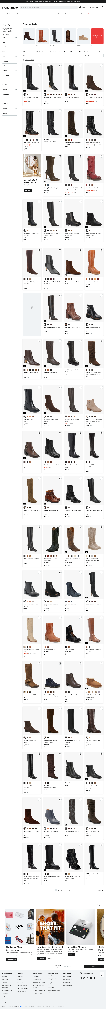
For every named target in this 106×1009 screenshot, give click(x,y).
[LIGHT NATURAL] (30, 783)
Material (4, 70)
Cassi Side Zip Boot (51, 465)
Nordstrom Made (11, 959)
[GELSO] (89, 828)
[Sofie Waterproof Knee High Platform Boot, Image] (32, 490)
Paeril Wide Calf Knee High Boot (72, 832)
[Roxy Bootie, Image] (52, 630)
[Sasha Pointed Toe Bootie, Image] (52, 262)
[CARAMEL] (48, 370)
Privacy (4, 1006)
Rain (75, 52)
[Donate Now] (50, 927)
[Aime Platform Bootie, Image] (73, 307)
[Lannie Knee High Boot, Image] (32, 766)
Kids (59, 13)
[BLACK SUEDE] (71, 462)
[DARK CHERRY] (69, 828)
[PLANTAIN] (95, 279)
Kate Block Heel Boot (93, 740)
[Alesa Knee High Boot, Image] (73, 77)
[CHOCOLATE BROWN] (56, 94)
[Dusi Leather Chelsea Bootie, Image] (73, 262)
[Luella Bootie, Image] (94, 766)
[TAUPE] (69, 140)
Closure (4, 113)
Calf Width (5, 104)
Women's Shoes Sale (96, 46)
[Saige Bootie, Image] (32, 353)
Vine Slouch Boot (92, 831)
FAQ (3, 996)
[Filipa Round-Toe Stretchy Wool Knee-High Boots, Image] (94, 539)
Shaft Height (5, 75)
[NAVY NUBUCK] (89, 416)
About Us (20, 973)
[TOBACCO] (89, 140)
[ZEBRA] (71, 737)
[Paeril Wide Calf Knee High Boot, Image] (73, 811)
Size (3, 37)
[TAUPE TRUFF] (30, 737)
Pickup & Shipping (7, 25)
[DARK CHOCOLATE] (27, 874)
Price (3, 56)
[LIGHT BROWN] (69, 874)
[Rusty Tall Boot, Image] (32, 675)
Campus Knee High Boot (31, 142)
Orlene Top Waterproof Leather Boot (51, 696)
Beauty (34, 13)
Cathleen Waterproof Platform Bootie (93, 234)
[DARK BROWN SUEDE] (86, 94)
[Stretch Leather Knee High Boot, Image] (94, 445)
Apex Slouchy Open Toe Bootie (73, 877)
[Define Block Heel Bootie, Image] (32, 811)
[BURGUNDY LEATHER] (33, 828)
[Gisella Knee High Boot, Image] (94, 490)
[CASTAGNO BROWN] (89, 507)
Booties (24, 46)
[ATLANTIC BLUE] (78, 556)
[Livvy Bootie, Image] (32, 445)
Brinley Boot (50, 372)
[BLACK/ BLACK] (86, 601)
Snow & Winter (64, 52)
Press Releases (67, 982)
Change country (6, 1002)
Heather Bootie (31, 604)
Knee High (52, 46)
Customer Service (7, 973)
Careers (19, 979)
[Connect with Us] (94, 978)
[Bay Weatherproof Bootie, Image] (73, 675)
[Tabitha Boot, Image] (32, 399)
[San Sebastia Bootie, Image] (52, 490)
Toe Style (4, 85)
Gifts (82, 13)
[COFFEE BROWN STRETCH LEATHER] (51, 416)
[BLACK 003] (24, 94)
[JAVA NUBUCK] (95, 416)
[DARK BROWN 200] (56, 230)
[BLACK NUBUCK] (92, 416)
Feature (4, 89)
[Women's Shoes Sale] (97, 36)
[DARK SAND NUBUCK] (53, 692)
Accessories (51, 13)
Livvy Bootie (28, 465)
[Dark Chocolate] (95, 556)
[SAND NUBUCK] (86, 416)
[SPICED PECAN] (24, 370)
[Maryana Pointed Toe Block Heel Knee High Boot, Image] (32, 857)
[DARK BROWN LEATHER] (89, 94)
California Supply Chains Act (43, 1006)
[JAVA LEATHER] (69, 230)
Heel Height (5, 61)
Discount (4, 108)
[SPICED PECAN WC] (59, 94)
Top (102, 976)
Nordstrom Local (37, 993)
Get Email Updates (22, 988)
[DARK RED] (71, 185)
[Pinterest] (84, 978)
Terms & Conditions (29, 1006)
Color (4, 42)
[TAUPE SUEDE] (69, 279)
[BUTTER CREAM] (27, 230)
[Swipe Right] (99, 905)
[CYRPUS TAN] (27, 370)
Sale (89, 13)
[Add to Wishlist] (39, 65)
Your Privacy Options (14, 1006)
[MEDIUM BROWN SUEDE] (48, 462)
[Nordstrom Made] (19, 927)
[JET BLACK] (27, 140)
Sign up (93, 966)
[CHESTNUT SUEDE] (89, 692)
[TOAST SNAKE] (30, 556)
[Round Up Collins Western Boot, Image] (52, 539)
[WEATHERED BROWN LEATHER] (71, 230)
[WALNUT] (95, 601)
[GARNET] (33, 140)
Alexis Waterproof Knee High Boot (51, 741)
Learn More (49, 958)
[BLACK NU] (92, 324)
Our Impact (20, 982)
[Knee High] (56, 36)
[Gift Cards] (80, 927)
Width (4, 80)
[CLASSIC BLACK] (66, 647)
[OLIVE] (45, 185)
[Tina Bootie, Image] (32, 720)
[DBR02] (27, 783)
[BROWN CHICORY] (24, 737)
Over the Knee (54, 52)
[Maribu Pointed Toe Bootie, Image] (94, 77)
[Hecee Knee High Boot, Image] (32, 630)
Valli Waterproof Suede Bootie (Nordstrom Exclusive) (94, 420)
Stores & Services (37, 973)
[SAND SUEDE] (51, 601)
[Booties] (29, 36)
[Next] (103, 52)
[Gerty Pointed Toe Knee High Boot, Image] (52, 213)
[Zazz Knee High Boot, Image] (73, 399)
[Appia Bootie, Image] (94, 123)
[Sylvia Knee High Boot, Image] (52, 77)
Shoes (41, 13)
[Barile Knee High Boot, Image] (32, 77)
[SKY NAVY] (45, 828)
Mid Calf (38, 46)
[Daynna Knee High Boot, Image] (32, 262)
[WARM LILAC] (99, 692)
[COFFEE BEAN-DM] (45, 416)
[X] (88, 978)
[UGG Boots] (83, 36)
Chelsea (89, 52)
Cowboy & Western (68, 46)
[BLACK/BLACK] (24, 556)
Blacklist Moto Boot (93, 188)
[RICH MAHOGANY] (71, 94)
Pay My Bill (51, 987)
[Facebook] (91, 978)
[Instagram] (81, 978)
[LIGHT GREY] (74, 828)
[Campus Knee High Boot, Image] (32, 123)
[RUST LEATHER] (66, 324)
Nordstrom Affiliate (68, 990)
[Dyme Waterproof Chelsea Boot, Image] (52, 584)
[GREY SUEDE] (27, 828)
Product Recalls (6, 999)
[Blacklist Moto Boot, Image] (94, 168)
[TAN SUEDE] (30, 462)
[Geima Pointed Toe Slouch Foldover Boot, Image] (52, 123)
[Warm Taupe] (86, 556)
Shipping (4, 982)
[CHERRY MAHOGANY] (51, 324)
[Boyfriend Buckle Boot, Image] (73, 353)
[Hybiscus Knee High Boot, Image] (32, 213)
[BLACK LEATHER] (92, 94)
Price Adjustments (7, 990)
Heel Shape (5, 94)
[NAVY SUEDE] (45, 692)
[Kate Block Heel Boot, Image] (94, 720)
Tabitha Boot (28, 419)
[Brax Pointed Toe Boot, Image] (73, 720)
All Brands (20, 976)
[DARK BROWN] (95, 140)
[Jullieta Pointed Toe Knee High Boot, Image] (94, 857)
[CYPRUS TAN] (48, 94)
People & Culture (22, 985)
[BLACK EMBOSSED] (92, 140)
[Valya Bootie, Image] (73, 766)
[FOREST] (48, 507)
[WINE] (86, 185)
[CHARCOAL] (92, 370)
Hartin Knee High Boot (32, 558)
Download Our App (88, 973)
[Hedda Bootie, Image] (73, 490)
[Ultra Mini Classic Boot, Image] (94, 675)
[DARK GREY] (51, 230)
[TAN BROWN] (27, 556)
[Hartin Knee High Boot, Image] (32, 539)
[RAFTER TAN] (51, 556)
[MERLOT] (98, 279)
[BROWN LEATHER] (24, 462)
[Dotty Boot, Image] (52, 168)
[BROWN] (92, 185)
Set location (5, 34)
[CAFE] (68, 556)
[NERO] (86, 462)
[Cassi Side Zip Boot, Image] (52, 445)
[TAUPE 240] (53, 230)
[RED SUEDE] (71, 140)
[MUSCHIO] (92, 828)
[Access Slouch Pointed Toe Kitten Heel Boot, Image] (94, 353)
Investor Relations (67, 979)
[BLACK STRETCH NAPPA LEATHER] (48, 416)
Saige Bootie (31, 372)
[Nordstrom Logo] (10, 8)
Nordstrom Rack (67, 976)
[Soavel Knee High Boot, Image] (52, 307)
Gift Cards (71, 955)
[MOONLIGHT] (92, 692)
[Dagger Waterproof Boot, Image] (94, 307)
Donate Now (41, 958)
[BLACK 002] (71, 416)
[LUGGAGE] (27, 416)
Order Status (5, 979)
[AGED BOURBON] (74, 94)
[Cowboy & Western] (70, 36)
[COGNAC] (30, 416)
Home (75, 13)
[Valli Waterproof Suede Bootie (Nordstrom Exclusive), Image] (94, 399)
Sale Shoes (27, 190)
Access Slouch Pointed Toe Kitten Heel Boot (93, 373)
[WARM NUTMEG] (62, 94)
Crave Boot (69, 649)
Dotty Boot (52, 188)
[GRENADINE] (48, 556)
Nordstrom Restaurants (39, 990)
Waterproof (82, 52)
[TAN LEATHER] (86, 647)
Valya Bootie (72, 783)
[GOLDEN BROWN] (33, 416)
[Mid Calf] (42, 36)
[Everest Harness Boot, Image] (52, 857)
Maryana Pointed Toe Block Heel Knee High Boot (31, 877)
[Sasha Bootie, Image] (52, 399)
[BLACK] (45, 94)
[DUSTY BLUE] (48, 185)
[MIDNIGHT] (71, 556)
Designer (67, 13)
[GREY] (33, 601)
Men (27, 13)
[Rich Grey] (92, 556)
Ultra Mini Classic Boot (94, 695)
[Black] (89, 556)
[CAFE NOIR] (38, 370)
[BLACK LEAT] (45, 601)
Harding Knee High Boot (73, 465)
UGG (71, 52)
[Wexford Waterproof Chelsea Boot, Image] (73, 213)
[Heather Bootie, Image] (32, 584)
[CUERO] (45, 507)
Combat (95, 52)
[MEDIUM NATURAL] (24, 647)
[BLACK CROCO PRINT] (69, 185)
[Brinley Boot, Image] (52, 353)
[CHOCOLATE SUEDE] (89, 230)
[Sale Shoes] (32, 165)
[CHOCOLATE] (56, 828)
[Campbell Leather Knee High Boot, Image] (94, 630)
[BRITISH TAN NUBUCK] (51, 692)
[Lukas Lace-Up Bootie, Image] (73, 584)
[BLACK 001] (66, 185)
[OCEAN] (71, 601)
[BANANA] (89, 737)
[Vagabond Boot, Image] (94, 262)
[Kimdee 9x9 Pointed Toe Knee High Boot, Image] (73, 168)
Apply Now (77, 1)
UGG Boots (80, 46)
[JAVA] (86, 370)
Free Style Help (37, 979)
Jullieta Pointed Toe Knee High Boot (93, 874)
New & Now (10, 13)
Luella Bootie (93, 786)
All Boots (25, 52)
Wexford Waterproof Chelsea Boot (72, 234)
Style (3, 66)
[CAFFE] (86, 828)
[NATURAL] (74, 416)
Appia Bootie (93, 142)
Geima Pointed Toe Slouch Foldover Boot (51, 786)
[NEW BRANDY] (69, 94)
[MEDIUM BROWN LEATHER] (51, 462)
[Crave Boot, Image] (73, 630)
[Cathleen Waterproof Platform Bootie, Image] (94, 213)
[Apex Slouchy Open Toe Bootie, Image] (73, 857)
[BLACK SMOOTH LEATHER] (45, 230)
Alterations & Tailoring (39, 982)
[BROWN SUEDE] (66, 140)
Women (19, 13)
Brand (4, 47)
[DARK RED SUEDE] (95, 94)
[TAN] (86, 279)
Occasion (5, 99)
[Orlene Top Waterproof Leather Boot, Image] (52, 675)
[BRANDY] (30, 601)
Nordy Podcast (21, 991)
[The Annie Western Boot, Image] (73, 539)
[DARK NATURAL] (30, 647)
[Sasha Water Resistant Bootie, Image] (52, 811)
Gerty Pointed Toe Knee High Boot (52, 234)
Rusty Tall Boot (31, 695)
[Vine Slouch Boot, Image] (94, 811)
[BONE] (75, 556)
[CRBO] (96, 692)
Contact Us (5, 976)
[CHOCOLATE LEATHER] (66, 692)
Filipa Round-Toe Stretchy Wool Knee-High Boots (92, 560)
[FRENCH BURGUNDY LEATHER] (51, 94)
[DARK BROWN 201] (27, 94)
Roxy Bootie (49, 649)
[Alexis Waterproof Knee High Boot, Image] (52, 720)
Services (97, 13)
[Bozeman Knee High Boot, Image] (73, 123)
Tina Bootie (30, 740)
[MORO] (89, 462)
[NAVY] (37, 140)
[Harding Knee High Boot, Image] (73, 445)
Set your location (29, 59)
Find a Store (36, 976)
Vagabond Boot (92, 282)
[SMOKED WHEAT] (56, 556)
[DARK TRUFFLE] (66, 828)
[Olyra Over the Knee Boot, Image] (94, 584)
